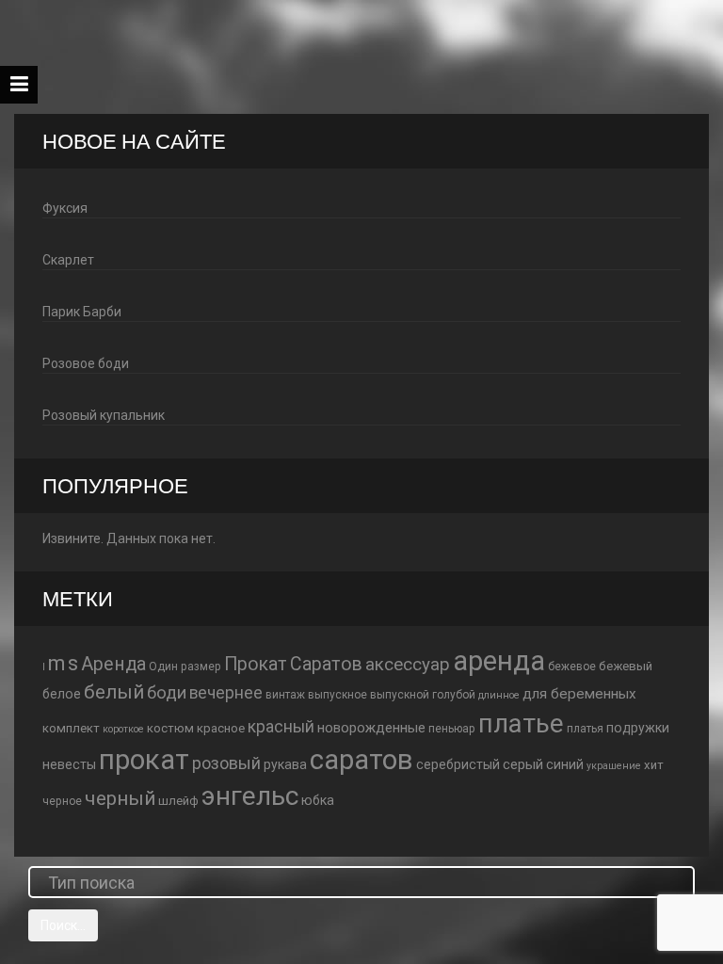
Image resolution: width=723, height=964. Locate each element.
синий (565, 764)
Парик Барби (81, 311)
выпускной (399, 694)
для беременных (579, 693)
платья (585, 728)
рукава (285, 764)
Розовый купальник (103, 415)
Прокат (255, 664)
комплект (71, 728)
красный (281, 726)
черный (120, 798)
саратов (361, 760)
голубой (453, 694)
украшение (613, 766)
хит (654, 765)
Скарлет (68, 259)
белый (114, 692)
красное (221, 728)
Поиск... (63, 925)
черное (62, 801)
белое (61, 693)
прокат (144, 760)
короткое (123, 729)
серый (523, 764)
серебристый (458, 764)
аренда (499, 661)
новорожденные (371, 727)
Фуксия (65, 208)
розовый (226, 763)
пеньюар (451, 728)
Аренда (113, 664)
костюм (170, 728)
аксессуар (407, 664)
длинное (499, 695)
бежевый (625, 666)
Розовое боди (85, 363)
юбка (317, 800)
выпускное (337, 694)
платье (521, 723)
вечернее (226, 692)
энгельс (249, 795)
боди (166, 693)
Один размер (185, 666)
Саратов (326, 664)
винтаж (285, 694)
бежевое (572, 666)
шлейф (178, 801)
